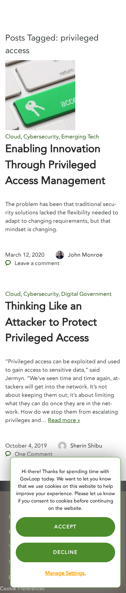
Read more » (64, 420)
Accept (65, 526)
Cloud (13, 137)
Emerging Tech (80, 137)
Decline (65, 552)
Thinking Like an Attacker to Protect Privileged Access (51, 322)
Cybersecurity (40, 137)
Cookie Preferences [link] (22, 588)
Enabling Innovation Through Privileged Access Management (55, 165)
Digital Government (86, 294)
